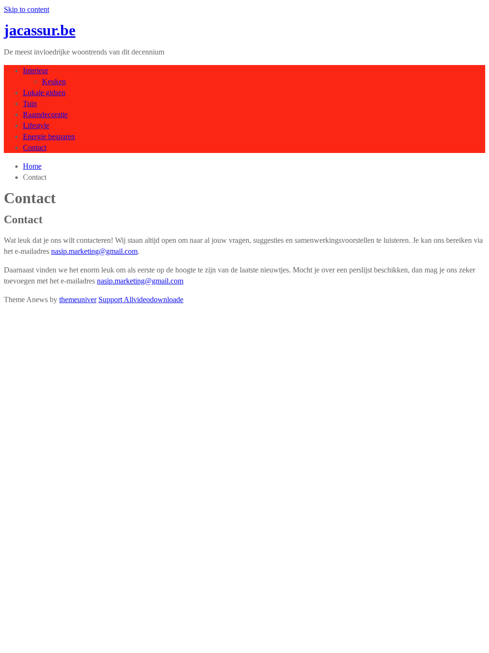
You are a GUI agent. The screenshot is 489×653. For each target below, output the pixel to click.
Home (32, 166)
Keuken (54, 81)
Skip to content (26, 9)
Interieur (35, 70)
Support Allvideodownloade (140, 299)
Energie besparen (49, 136)
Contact (34, 147)
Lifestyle (36, 125)
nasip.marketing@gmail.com (94, 251)
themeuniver (77, 299)
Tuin (30, 103)
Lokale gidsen (44, 92)
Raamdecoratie (45, 114)
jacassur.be (39, 30)
